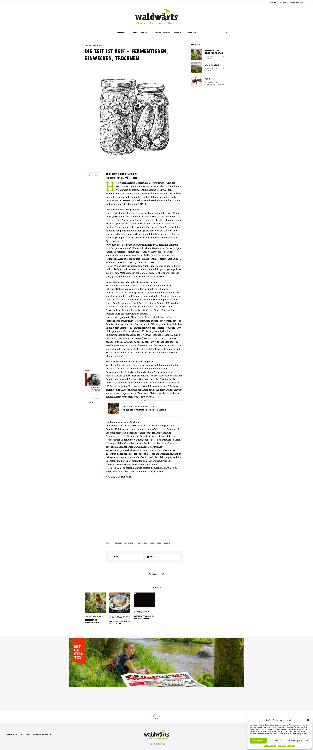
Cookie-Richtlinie (270, 746)
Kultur (121, 618)
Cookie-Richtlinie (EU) (299, 2)
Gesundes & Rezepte (131, 406)
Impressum (291, 746)
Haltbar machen (141, 543)
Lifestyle (150, 406)
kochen (159, 543)
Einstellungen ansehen (297, 740)
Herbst (152, 543)
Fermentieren (129, 543)
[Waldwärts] (156, 17)
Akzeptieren (258, 740)
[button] (308, 720)
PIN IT (145, 501)
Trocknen (167, 543)
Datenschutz (282, 746)
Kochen (101, 45)
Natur (101, 616)
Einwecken (118, 543)
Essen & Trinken (91, 45)
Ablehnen (276, 740)
